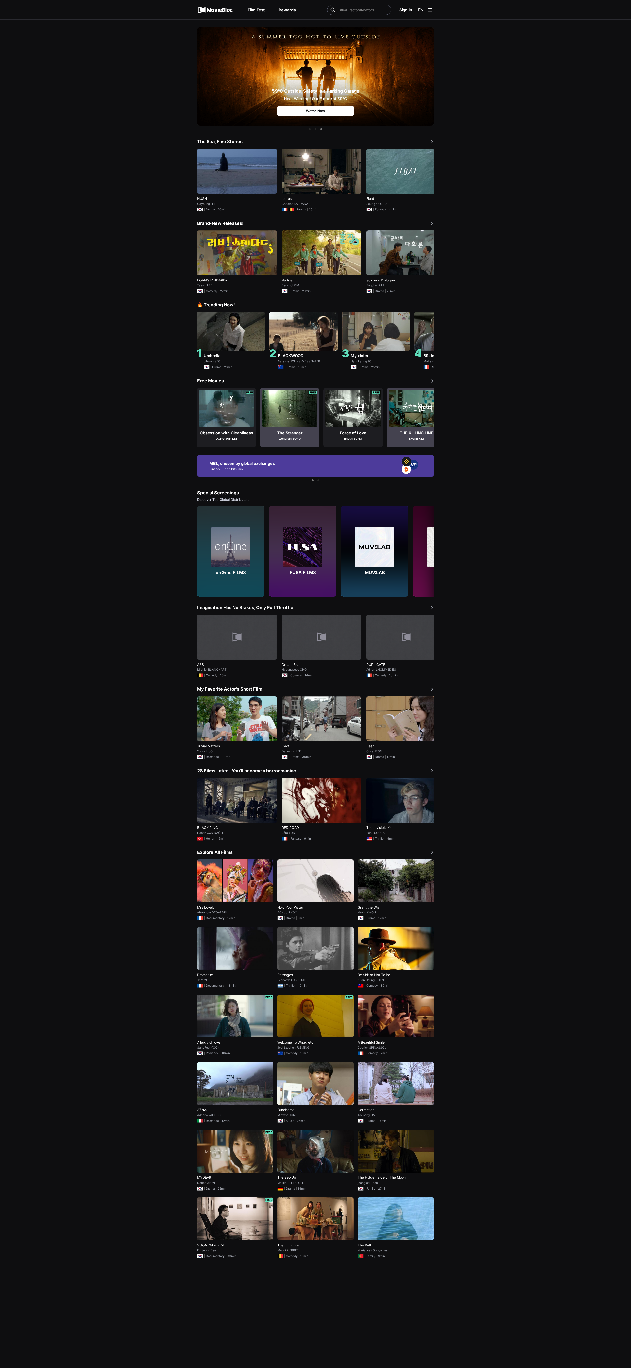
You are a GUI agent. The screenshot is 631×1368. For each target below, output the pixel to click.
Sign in (405, 9)
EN (421, 9)
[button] (310, 129)
